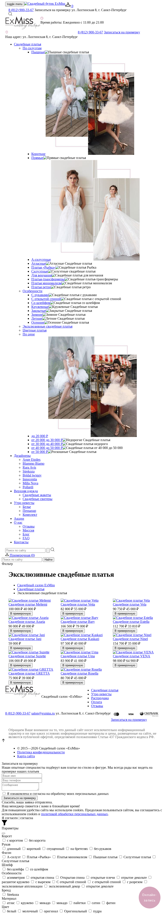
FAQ (26, 538)
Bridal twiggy (32, 475)
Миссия (28, 530)
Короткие (38, 154)
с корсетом (15, 840)
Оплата (96, 702)
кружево (27, 903)
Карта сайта (26, 756)
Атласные (38, 263)
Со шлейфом (40, 303)
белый (11, 911)
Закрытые (38, 310)
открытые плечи (103, 877)
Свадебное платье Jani (24, 639)
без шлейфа (15, 869)
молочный (30, 911)
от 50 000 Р (39, 452)
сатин (96, 903)
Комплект (30, 514)
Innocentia (30, 479)
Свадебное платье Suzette (27, 656)
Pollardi (28, 487)
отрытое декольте (134, 877)
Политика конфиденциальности (41, 752)
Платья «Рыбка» (43, 267)
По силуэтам (32, 48)
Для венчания (41, 275)
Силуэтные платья (137, 857)
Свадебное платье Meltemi (27, 604)
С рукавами (40, 295)
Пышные (38, 52)
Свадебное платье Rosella (79, 673)
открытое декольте (99, 886)
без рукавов (102, 849)
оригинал (51, 911)
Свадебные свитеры (37, 499)
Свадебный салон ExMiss (36, 585)
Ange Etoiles (31, 459)
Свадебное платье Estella (131, 621)
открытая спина (42, 877)
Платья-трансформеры (48, 279)
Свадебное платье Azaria (26, 621)
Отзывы (29, 526)
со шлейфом (38, 869)
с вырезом (43, 882)
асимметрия (15, 877)
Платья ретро (41, 287)
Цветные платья (35, 330)
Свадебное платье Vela (129, 604)
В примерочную (20, 613)
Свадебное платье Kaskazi (80, 639)
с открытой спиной (106, 882)
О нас (18, 522)
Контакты (21, 542)
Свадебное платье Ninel (130, 639)
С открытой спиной (46, 299)
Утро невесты (24, 503)
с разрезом (134, 882)
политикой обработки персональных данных (74, 814)
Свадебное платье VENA (131, 656)
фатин (110, 903)
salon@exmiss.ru (43, 713)
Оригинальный (75, 911)
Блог (26, 534)
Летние (36, 318)
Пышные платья (105, 857)
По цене (29, 334)
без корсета (36, 840)
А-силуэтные (41, 259)
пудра (97, 911)
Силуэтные (39, 271)
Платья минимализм (46, 283)
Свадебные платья (27, 44)
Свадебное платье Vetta (78, 604)
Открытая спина (72, 877)
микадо (45, 903)
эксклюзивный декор (64, 886)
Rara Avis (29, 467)
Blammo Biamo (33, 463)
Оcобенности (32, 291)
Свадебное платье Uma (78, 656)
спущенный (55, 849)
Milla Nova (30, 483)
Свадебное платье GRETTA (29, 673)
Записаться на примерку (122, 32)
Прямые (37, 158)
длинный (14, 849)
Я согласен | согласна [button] (17, 818)
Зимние (37, 314)
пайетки (80, 903)
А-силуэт (14, 857)
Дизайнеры (22, 456)
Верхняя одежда (26, 491)
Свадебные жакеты (37, 495)
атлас (11, 903)
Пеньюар (29, 511)
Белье (27, 507)
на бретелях (79, 849)
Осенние (37, 322)
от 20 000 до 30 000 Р (47, 440)
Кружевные (40, 307)
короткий (34, 849)
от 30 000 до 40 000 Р (47, 444)
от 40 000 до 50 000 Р (47, 448)
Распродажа (100, 698)
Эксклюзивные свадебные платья (47, 326)
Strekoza (29, 471)
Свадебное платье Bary (78, 621)
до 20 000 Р (39, 436)
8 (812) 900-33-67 (21, 10)
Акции (19, 518)
